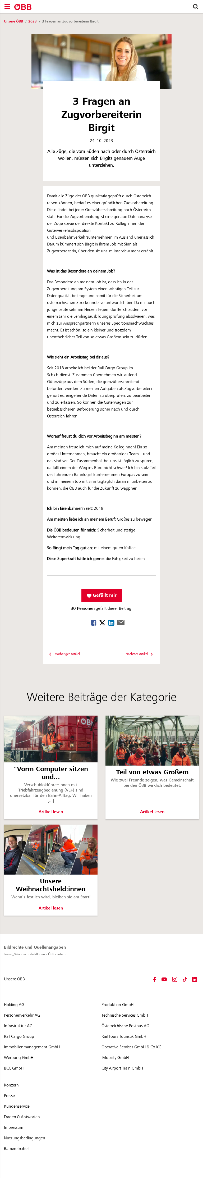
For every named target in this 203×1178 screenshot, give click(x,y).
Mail (120, 622)
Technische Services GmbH (125, 1015)
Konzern (11, 1085)
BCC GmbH (14, 1068)
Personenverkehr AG (22, 1015)
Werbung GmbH (18, 1057)
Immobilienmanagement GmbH (32, 1047)
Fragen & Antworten (22, 1117)
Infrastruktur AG (18, 1026)
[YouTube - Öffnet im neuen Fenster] (164, 979)
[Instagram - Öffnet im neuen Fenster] (174, 979)
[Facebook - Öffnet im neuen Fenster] (154, 979)
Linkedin (111, 623)
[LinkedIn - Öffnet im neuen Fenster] (194, 979)
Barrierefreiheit (17, 1148)
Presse (9, 1095)
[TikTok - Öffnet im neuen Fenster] (185, 979)
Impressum (13, 1127)
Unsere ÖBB (14, 21)
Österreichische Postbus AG (125, 1026)
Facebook (93, 623)
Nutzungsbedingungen (24, 1138)
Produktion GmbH (117, 1004)
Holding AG (14, 1004)
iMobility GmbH (115, 1057)
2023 (33, 21)
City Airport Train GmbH (122, 1068)
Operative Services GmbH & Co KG (132, 1047)
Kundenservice (17, 1106)
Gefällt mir (104, 595)
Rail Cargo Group (19, 1036)
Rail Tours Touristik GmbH (124, 1036)
